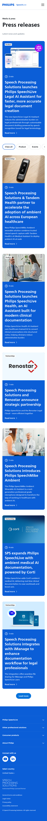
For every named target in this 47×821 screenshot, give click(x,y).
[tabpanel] (23, 427)
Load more (23, 696)
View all (9, 146)
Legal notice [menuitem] (6, 798)
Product (22, 146)
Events (35, 146)
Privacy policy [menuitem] (6, 802)
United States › (8, 773)
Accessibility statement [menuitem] (10, 806)
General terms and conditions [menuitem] (12, 795)
